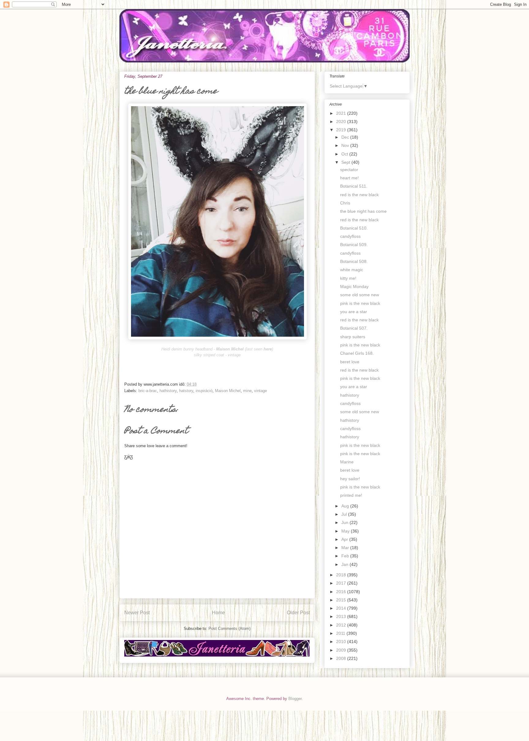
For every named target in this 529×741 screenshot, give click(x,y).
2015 (341, 599)
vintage (260, 390)
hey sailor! (350, 478)
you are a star (353, 311)
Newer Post (137, 612)
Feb (345, 555)
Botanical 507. (354, 328)
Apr (345, 539)
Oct (345, 154)
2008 (341, 658)
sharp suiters (352, 336)
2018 (341, 574)
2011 (341, 633)
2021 (341, 113)
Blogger (295, 698)
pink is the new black (360, 303)
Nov (345, 145)
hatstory (186, 390)
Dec (345, 137)
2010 (341, 641)
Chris (345, 202)
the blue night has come (363, 211)
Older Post (298, 612)
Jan (345, 564)
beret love (349, 361)
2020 (341, 121)
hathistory (168, 390)
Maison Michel (228, 390)
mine (247, 390)
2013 (341, 616)
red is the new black (359, 194)
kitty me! (348, 278)
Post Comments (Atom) (229, 628)
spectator (349, 169)
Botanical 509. (354, 244)
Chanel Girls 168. (357, 353)
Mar (345, 547)
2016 (341, 591)
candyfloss (350, 236)
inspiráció (204, 390)
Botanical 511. (353, 186)
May (346, 531)
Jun (345, 522)
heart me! (349, 177)
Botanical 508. (354, 261)
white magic (351, 269)
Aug (345, 505)
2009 (341, 650)
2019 (341, 129)
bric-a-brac (147, 390)
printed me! (351, 495)
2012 (341, 625)
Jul (344, 514)
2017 (341, 583)
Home (218, 612)
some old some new (359, 294)
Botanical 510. (354, 228)
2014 (341, 608)
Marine (347, 461)
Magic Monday (354, 286)
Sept (346, 162)
